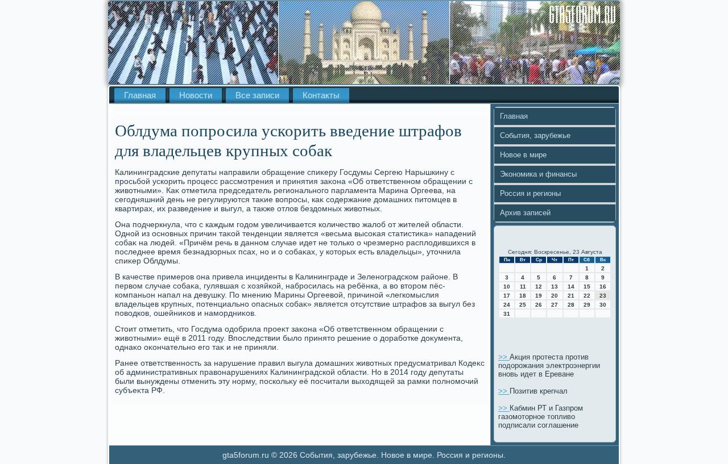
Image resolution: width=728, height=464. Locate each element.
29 (587, 305)
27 (554, 305)
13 (554, 286)
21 (571, 295)
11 (523, 286)
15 (587, 286)
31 (506, 314)
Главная (140, 95)
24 (506, 305)
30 (602, 305)
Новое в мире (523, 155)
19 (538, 295)
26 (538, 305)
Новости (195, 95)
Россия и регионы (530, 193)
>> (504, 357)
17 (506, 295)
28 (571, 305)
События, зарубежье (535, 135)
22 (587, 295)
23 (602, 295)
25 (522, 305)
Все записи (257, 95)
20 (554, 295)
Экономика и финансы (538, 174)
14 (571, 286)
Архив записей (525, 212)
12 (538, 286)
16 (602, 286)
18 (522, 295)
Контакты (321, 95)
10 (506, 286)
